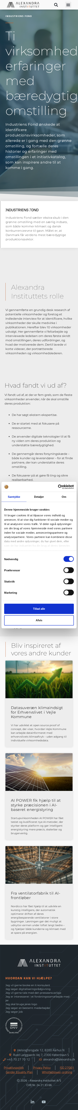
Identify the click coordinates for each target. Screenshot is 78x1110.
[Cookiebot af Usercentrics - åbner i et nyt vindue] (58, 486)
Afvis (39, 620)
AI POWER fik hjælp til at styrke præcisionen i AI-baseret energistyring (36, 805)
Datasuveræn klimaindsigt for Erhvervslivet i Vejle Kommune (37, 712)
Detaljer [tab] (39, 496)
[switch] (68, 570)
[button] (55, 4)
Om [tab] (64, 496)
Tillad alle (39, 608)
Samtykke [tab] (14, 496)
